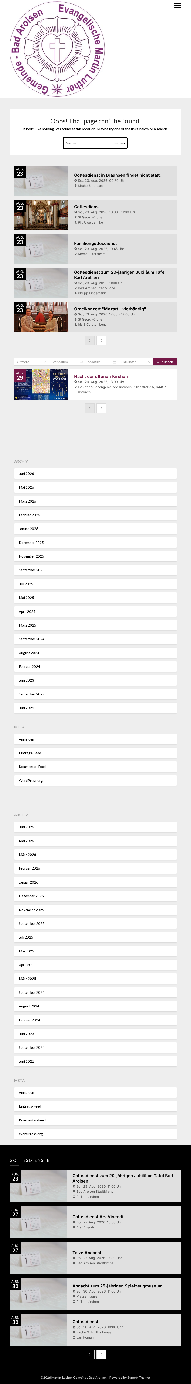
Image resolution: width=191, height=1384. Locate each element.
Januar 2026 (28, 528)
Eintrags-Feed (30, 753)
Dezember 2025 (31, 542)
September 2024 (31, 639)
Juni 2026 (26, 473)
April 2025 (27, 611)
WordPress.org (31, 780)
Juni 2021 (26, 708)
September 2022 (31, 694)
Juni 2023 (26, 680)
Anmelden (26, 739)
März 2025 (27, 625)
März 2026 (27, 501)
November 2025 (31, 556)
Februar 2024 (29, 666)
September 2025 (31, 570)
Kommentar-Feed (32, 766)
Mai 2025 (26, 597)
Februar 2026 (29, 515)
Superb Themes (139, 1377)
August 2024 (29, 653)
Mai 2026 (26, 487)
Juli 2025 (26, 584)
